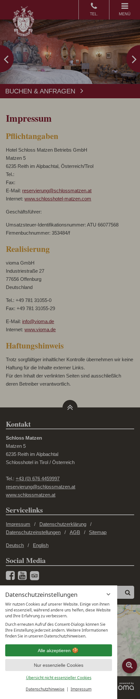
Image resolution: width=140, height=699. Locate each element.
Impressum (81, 689)
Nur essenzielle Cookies (58, 665)
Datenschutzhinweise (45, 689)
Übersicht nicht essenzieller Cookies (58, 677)
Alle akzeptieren (54, 650)
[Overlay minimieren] (108, 594)
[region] (58, 620)
